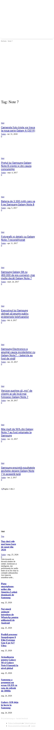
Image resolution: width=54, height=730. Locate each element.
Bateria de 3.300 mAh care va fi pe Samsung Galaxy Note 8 (18, 203)
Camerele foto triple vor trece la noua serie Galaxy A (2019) (18, 129)
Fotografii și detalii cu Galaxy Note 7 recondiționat (18, 238)
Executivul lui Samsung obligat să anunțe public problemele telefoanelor (15, 313)
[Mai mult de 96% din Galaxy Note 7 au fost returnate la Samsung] (18, 417)
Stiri (2, 123)
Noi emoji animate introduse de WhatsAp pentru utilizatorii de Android (9, 616)
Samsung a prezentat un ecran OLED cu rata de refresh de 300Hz (9, 685)
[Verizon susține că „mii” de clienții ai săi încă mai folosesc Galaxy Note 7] (18, 378)
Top (2, 536)
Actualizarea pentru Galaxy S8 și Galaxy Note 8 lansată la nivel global (9, 662)
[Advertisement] (27, 71)
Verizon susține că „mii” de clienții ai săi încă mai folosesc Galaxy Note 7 (16, 394)
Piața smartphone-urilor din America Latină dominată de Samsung (9, 590)
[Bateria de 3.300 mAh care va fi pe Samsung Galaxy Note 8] (18, 189)
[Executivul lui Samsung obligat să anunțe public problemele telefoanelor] (18, 298)
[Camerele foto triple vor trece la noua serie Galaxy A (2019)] (18, 115)
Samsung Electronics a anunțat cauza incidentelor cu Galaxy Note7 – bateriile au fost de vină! (18, 353)
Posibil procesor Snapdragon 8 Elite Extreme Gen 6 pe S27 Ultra (9, 640)
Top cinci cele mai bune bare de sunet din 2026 (8, 545)
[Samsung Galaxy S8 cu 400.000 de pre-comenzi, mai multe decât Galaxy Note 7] (18, 260)
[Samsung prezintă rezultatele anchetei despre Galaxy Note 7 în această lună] (18, 455)
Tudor (3, 134)
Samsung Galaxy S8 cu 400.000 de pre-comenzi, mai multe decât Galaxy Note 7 (18, 275)
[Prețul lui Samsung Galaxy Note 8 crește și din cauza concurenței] (18, 151)
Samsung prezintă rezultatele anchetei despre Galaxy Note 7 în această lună (18, 471)
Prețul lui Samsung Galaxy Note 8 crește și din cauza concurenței (16, 166)
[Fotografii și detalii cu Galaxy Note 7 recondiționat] (18, 224)
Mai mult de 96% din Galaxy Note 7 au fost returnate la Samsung (17, 432)
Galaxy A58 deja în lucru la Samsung (9, 705)
